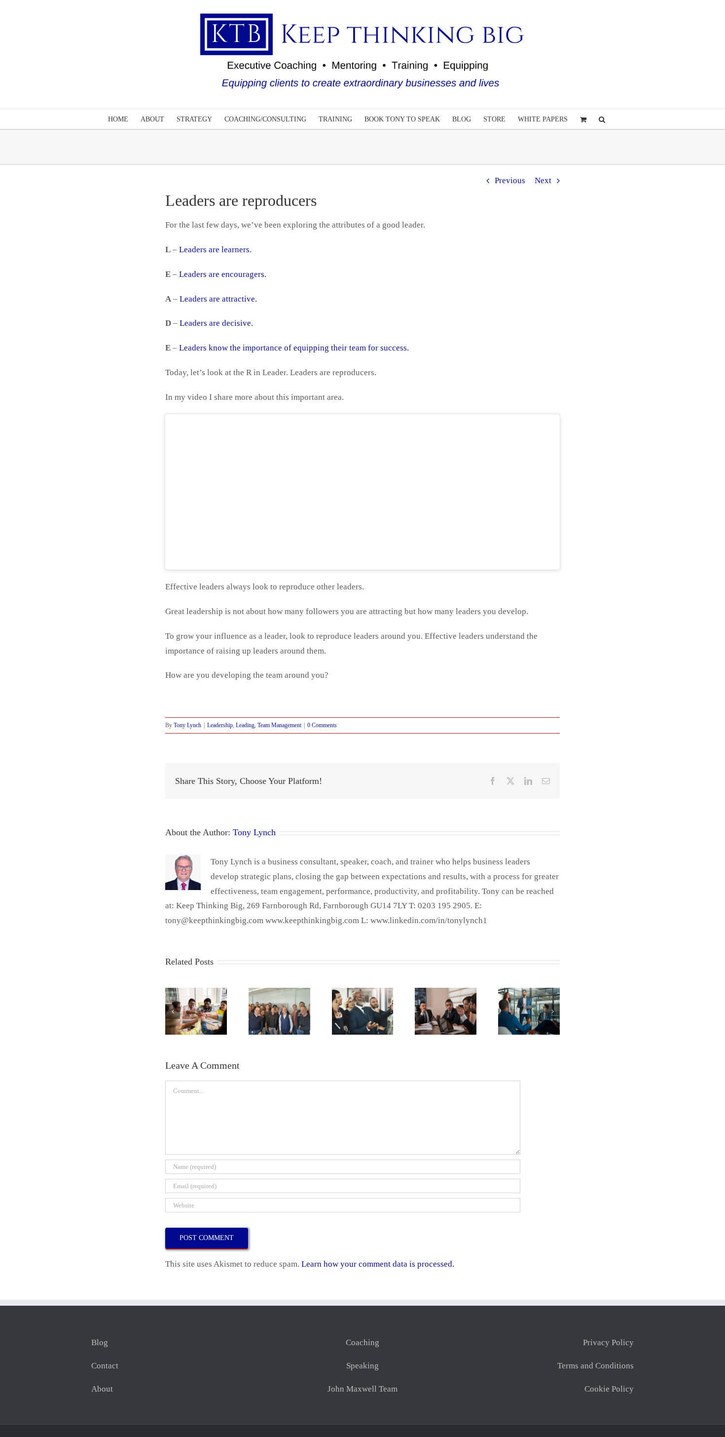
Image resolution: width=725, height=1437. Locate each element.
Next (543, 180)
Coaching (362, 1342)
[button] (602, 119)
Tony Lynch (187, 725)
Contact (104, 1365)
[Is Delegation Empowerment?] (196, 992)
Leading (245, 725)
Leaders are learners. (215, 249)
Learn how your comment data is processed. (377, 1264)
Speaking (362, 1365)
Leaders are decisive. (216, 323)
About (102, 1389)
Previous (510, 180)
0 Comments (322, 725)
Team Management (279, 725)
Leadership (220, 725)
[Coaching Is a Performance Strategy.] (279, 992)
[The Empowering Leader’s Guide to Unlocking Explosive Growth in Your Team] (363, 992)
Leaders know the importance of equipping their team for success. (294, 347)
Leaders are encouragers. (222, 274)
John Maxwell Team (362, 1389)
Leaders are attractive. (218, 299)
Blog (99, 1342)
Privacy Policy (608, 1342)
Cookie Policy (609, 1389)
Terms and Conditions (595, 1365)
